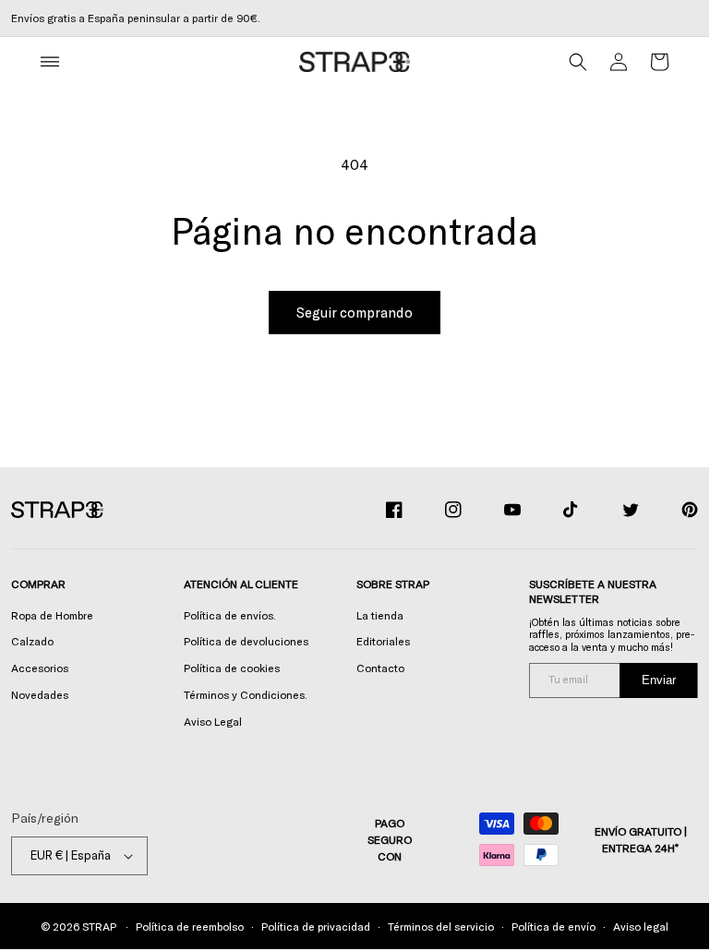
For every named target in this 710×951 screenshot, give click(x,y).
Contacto (380, 667)
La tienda (379, 614)
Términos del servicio (441, 926)
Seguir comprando (354, 312)
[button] (50, 62)
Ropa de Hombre (52, 614)
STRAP (98, 926)
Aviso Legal (213, 721)
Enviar (659, 680)
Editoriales (383, 640)
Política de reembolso (190, 926)
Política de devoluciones (246, 640)
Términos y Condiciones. (245, 694)
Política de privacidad (315, 926)
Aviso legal (640, 926)
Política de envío (553, 926)
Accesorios (39, 667)
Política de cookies (232, 667)
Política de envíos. (230, 614)
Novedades (39, 694)
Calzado (32, 640)
